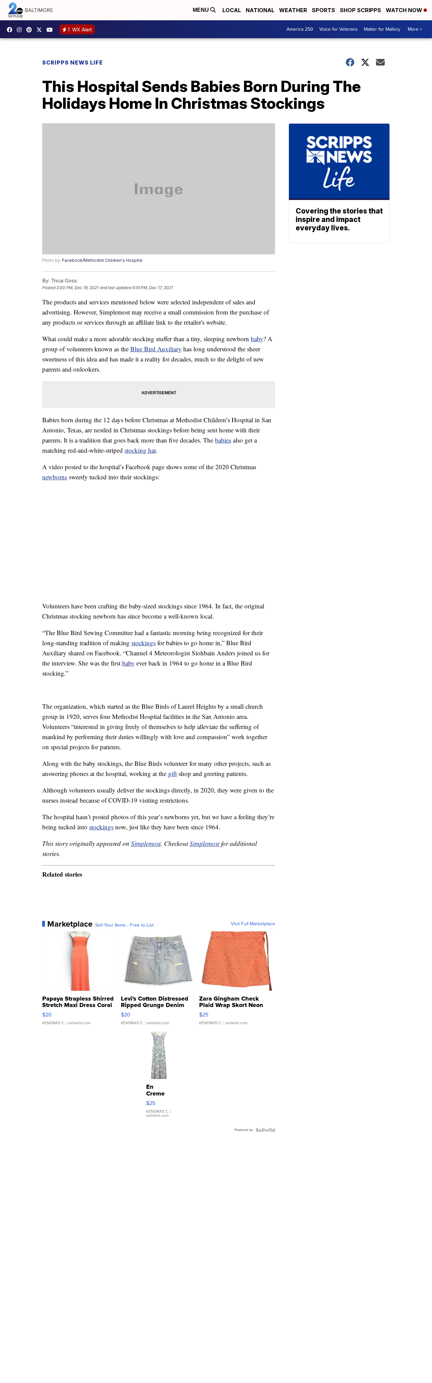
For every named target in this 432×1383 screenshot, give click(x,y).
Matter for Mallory (382, 29)
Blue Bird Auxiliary (156, 349)
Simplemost (146, 843)
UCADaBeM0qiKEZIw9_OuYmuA (51, 29)
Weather (293, 10)
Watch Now (405, 10)
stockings (143, 642)
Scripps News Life (72, 62)
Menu (201, 10)
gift (172, 773)
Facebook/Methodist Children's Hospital (102, 260)
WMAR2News (30, 29)
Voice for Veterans (338, 29)
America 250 (300, 29)
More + (415, 29)
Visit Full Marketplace (253, 924)
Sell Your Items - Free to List (124, 925)
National (260, 10)
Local (231, 10)
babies (223, 440)
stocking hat (140, 450)
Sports (323, 10)
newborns (54, 477)
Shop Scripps (360, 10)
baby (257, 338)
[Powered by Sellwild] (265, 1130)
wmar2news (21, 29)
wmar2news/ (11, 29)
